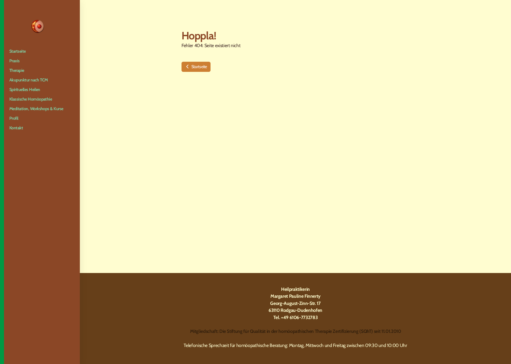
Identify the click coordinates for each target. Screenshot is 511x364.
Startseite (198, 66)
